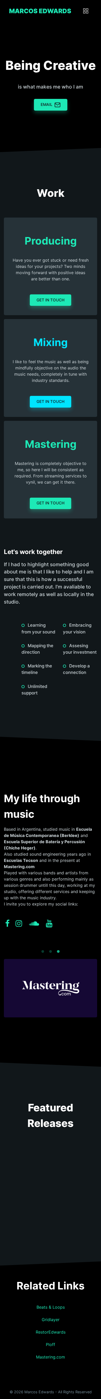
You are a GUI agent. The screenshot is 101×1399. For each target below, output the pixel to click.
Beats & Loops (51, 1307)
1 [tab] (42, 947)
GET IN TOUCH (50, 300)
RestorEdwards (51, 1332)
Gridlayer (51, 1319)
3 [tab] (58, 947)
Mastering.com (50, 1357)
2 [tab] (50, 947)
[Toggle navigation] (86, 11)
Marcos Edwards (40, 11)
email (46, 104)
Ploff (50, 1344)
